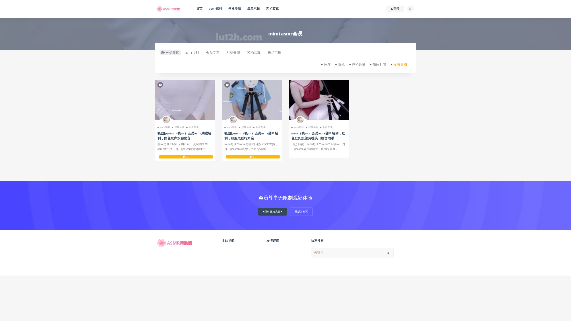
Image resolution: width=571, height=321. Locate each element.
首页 (199, 8)
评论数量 (358, 64)
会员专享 (212, 52)
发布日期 (400, 64)
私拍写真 (272, 8)
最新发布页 (301, 211)
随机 (341, 64)
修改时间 (379, 64)
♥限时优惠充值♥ (272, 211)
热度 (327, 64)
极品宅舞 (253, 8)
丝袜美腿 (234, 8)
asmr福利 (215, 8)
